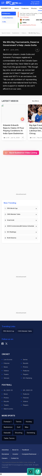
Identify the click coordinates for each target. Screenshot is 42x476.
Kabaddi (7, 433)
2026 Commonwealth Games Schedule (20, 226)
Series (25, 359)
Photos (34, 8)
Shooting (18, 433)
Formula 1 (7, 422)
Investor (15, 454)
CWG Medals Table (13, 214)
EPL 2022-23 (27, 390)
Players (25, 374)
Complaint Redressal (29, 454)
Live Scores (8, 359)
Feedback (25, 450)
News (17, 8)
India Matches (8, 18)
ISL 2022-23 (8, 390)
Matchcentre (8, 409)
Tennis (18, 422)
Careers (4, 458)
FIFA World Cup (12, 208)
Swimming (31, 433)
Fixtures (6, 363)
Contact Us (15, 458)
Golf (18, 427)
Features (25, 8)
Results (25, 363)
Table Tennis (9, 438)
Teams (6, 374)
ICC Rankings (11, 232)
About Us (15, 450)
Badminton (6, 8)
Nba (26, 427)
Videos (24, 33)
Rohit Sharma (11, 238)
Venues (6, 378)
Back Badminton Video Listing (23, 153)
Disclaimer (5, 454)
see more (35, 101)
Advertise (5, 450)
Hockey (29, 422)
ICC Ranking (27, 378)
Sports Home (6, 33)
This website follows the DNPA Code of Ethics (18, 462)
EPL (5, 22)
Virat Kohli (10, 220)
